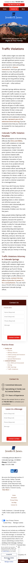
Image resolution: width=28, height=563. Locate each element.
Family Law (8, 348)
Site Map (14, 502)
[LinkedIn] (12, 471)
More (23, 9)
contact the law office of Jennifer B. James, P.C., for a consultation (13, 280)
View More (5, 490)
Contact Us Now (14, 337)
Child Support (12, 357)
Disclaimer (14, 497)
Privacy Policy (14, 500)
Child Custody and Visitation (16, 354)
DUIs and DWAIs (16, 141)
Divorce (10, 350)
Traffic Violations (13, 369)
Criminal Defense (10, 361)
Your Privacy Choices (12, 520)
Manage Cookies (18, 523)
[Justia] (15, 471)
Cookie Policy (7, 523)
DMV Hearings (12, 367)
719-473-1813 (11, 462)
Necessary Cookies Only (9, 558)
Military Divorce (12, 352)
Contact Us (14, 9)
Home (4, 9)
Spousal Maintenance (14, 359)
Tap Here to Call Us (14, 4)
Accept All (9, 554)
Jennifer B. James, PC (19, 555)
